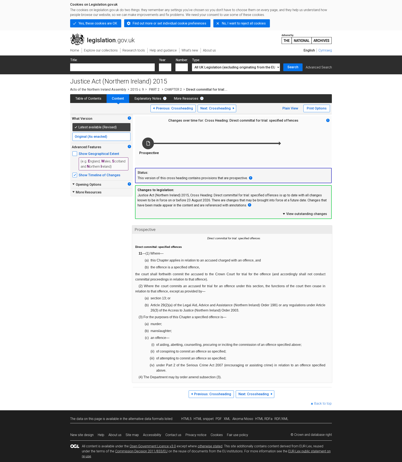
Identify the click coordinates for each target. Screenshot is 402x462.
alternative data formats (146, 419)
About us (114, 435)
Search (292, 67)
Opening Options (86, 184)
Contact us (173, 435)
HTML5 (186, 419)
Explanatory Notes (147, 98)
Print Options (317, 108)
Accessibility (152, 435)
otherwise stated (210, 446)
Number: (182, 60)
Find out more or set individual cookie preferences (169, 23)
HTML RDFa (263, 419)
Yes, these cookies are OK (98, 23)
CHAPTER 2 (173, 89)
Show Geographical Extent (99, 154)
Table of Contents (88, 98)
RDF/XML (281, 419)
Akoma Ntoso (242, 419)
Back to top (323, 403)
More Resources (186, 98)
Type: (196, 60)
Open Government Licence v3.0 (153, 446)
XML (227, 419)
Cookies (217, 435)
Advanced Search (319, 67)
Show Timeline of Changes (99, 175)
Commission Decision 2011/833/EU (141, 451)
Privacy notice (196, 435)
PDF (219, 419)
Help (101, 435)
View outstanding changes (304, 214)
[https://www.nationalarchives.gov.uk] (307, 37)
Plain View (290, 108)
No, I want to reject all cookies (244, 23)
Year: (162, 60)
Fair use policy (237, 435)
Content (118, 98)
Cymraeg (325, 50)
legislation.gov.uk (105, 34)
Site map (132, 435)
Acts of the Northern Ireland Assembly (98, 89)
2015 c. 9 (137, 89)
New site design (82, 435)
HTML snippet (204, 419)
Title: (73, 60)
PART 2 (154, 89)
